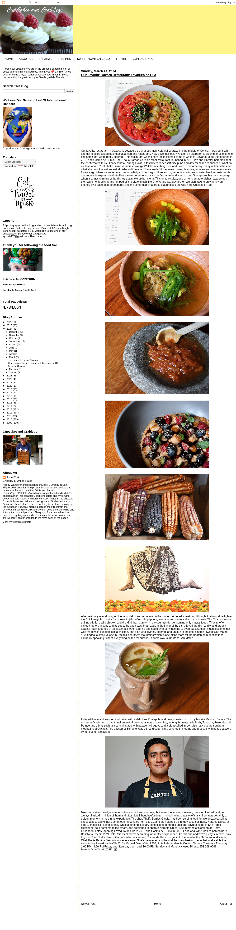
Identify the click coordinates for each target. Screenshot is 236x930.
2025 (10, 325)
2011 (9, 416)
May (11, 351)
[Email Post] (114, 849)
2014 (10, 406)
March (12, 357)
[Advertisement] (107, 877)
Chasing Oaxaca (16, 366)
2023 (10, 375)
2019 (10, 389)
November (14, 335)
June (12, 347)
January (13, 372)
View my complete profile (17, 521)
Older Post (226, 903)
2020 (10, 385)
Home (158, 903)
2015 (10, 402)
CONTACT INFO (143, 58)
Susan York (12, 477)
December (14, 332)
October (13, 338)
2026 (10, 322)
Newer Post (88, 903)
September (15, 341)
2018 (10, 392)
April (11, 354)
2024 (10, 328)
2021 (10, 382)
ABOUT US (26, 58)
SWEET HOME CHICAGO (93, 58)
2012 (10, 412)
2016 (10, 399)
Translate (29, 166)
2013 (10, 409)
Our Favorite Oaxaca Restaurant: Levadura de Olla (118, 75)
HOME (9, 58)
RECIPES (64, 58)
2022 (10, 379)
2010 (10, 419)
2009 (10, 422)
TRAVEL (121, 58)
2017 (10, 396)
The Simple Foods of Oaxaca (23, 360)
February (14, 369)
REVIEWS (45, 58)
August (13, 344)
